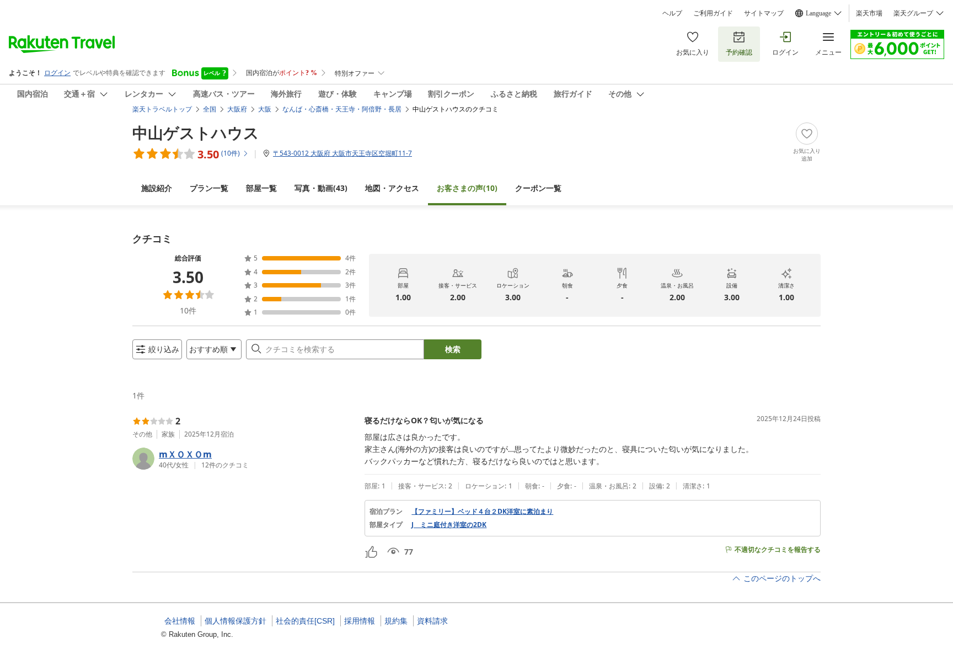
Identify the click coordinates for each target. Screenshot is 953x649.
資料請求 (432, 620)
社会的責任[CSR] (305, 620)
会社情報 (179, 620)
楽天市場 (869, 13)
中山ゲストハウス (195, 132)
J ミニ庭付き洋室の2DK (448, 524)
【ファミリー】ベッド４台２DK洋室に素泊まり (482, 511)
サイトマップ (764, 13)
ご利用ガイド (713, 13)
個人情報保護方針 (235, 620)
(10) (467, 188)
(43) (321, 188)
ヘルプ (672, 13)
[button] (244, 459)
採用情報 (359, 620)
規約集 (396, 620)
